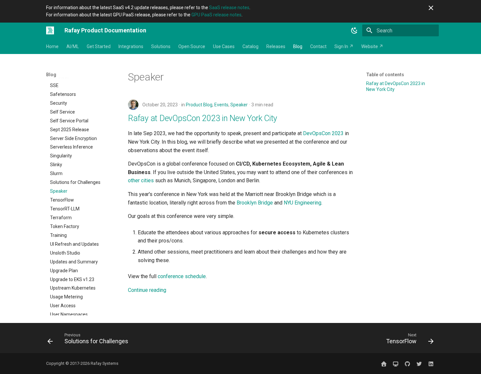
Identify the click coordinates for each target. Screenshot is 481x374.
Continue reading (147, 290)
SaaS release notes (229, 7)
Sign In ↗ (343, 46)
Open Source (191, 46)
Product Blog (199, 104)
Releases (275, 46)
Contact (318, 46)
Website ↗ (372, 46)
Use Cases (224, 46)
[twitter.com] (419, 363)
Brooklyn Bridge (255, 203)
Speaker (239, 104)
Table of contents (385, 74)
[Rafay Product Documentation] (50, 30)
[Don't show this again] (431, 8)
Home (52, 46)
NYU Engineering (302, 203)
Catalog (250, 46)
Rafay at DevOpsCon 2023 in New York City (202, 118)
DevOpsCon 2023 (323, 133)
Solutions (160, 46)
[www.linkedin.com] (431, 363)
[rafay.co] (384, 363)
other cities (141, 180)
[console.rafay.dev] (395, 363)
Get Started (99, 46)
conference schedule (182, 276)
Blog (297, 46)
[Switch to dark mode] (354, 30)
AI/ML (72, 46)
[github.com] (407, 363)
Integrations (130, 46)
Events (221, 104)
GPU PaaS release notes (216, 14)
